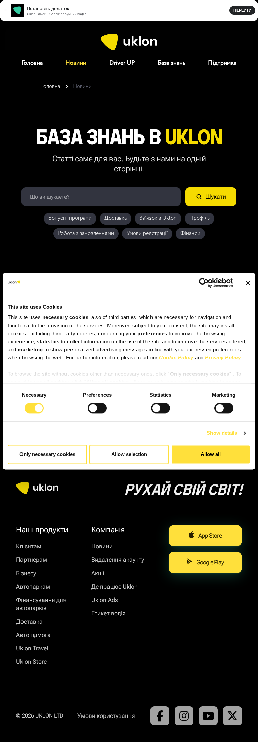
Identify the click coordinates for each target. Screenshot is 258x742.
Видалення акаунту (117, 559)
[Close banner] (248, 282)
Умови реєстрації (147, 233)
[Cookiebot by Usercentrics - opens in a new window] (203, 283)
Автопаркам (33, 586)
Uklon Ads (104, 599)
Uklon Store (31, 661)
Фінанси (190, 233)
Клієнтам (28, 546)
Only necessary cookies (47, 454)
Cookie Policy (176, 357)
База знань (171, 63)
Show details (222, 433)
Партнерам (31, 559)
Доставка (115, 218)
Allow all (211, 454)
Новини (75, 63)
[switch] (97, 408)
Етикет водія (108, 613)
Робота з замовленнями (86, 233)
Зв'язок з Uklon (158, 218)
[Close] (5, 10)
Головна (32, 63)
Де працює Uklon (114, 586)
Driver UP (122, 63)
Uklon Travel (32, 648)
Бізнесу (26, 573)
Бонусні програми (70, 218)
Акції (97, 573)
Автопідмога (33, 634)
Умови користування (106, 715)
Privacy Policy (223, 357)
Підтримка (222, 63)
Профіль (199, 218)
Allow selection (129, 454)
